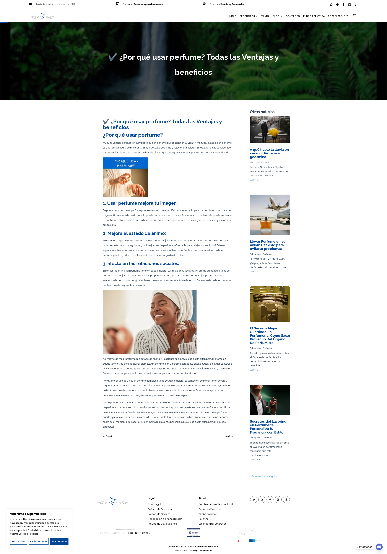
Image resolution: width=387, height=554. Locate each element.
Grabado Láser (207, 514)
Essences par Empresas (212, 524)
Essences (227, 4)
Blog (276, 16)
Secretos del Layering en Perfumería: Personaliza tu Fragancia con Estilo (268, 426)
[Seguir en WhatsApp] (331, 4)
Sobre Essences (338, 16)
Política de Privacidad (160, 509)
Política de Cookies (159, 514)
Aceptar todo (59, 541)
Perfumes (265, 162)
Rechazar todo (38, 541)
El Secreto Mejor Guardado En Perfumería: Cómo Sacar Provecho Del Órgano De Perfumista (270, 335)
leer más (255, 179)
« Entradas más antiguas (263, 476)
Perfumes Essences (210, 509)
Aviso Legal (154, 504)
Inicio (232, 16)
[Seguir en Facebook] (343, 4)
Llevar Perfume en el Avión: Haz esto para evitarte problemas (267, 245)
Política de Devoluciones (162, 524)
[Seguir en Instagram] (349, 4)
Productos (247, 16)
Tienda (265, 16)
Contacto (293, 16)
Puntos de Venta (314, 16)
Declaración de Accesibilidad (165, 519)
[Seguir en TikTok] (355, 4)
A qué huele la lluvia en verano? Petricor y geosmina (269, 153)
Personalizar (19, 541)
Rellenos (203, 519)
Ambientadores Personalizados (217, 504)
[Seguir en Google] (337, 4)
